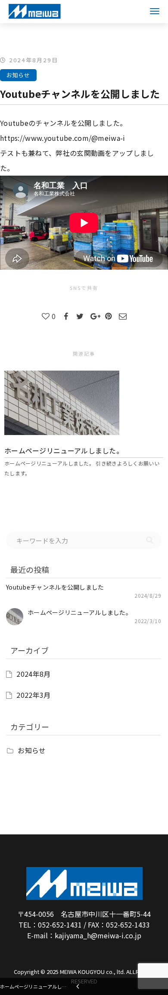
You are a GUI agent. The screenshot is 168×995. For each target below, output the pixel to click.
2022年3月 (33, 695)
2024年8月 (33, 674)
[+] (83, 403)
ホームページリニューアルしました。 (63, 450)
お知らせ (18, 75)
